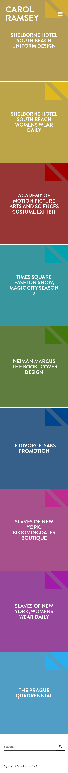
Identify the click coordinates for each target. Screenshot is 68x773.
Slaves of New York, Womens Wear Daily (34, 611)
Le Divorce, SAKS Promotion (34, 448)
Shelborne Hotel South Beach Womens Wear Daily (34, 122)
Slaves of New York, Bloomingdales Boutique (34, 530)
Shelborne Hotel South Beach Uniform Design (34, 40)
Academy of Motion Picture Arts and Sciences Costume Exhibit (34, 204)
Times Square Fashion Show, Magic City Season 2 (34, 285)
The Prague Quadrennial (34, 693)
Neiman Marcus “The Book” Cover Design (34, 367)
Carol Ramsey (22, 13)
